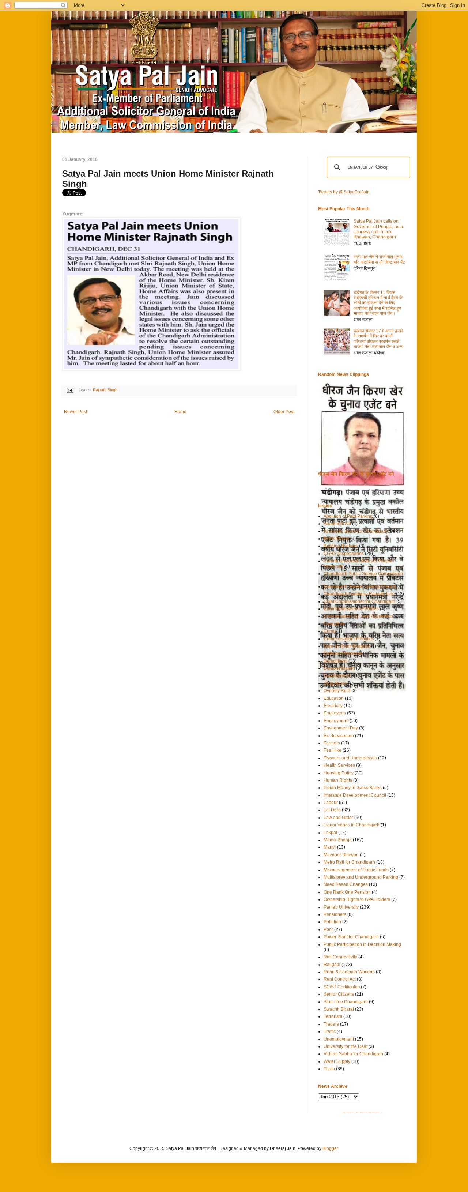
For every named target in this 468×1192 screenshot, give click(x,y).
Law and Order (338, 817)
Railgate (332, 964)
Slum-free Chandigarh (346, 1001)
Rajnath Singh (105, 390)
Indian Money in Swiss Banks (353, 787)
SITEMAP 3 (359, 1112)
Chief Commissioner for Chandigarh (359, 601)
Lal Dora (332, 809)
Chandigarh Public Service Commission (363, 573)
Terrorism (333, 1016)
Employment (336, 720)
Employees (335, 713)
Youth (329, 1068)
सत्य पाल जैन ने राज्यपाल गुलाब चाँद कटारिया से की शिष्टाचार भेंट (379, 259)
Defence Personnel (343, 653)
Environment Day (341, 728)
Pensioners (335, 914)
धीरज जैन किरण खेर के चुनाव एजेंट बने (356, 474)
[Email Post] (70, 390)
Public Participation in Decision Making (362, 944)
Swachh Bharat (339, 1009)
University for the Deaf (345, 1046)
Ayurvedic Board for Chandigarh (356, 531)
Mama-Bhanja (338, 839)
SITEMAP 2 (352, 1112)
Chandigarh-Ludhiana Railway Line (359, 593)
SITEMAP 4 (365, 1112)
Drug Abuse (335, 683)
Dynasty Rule (337, 690)
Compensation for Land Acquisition (358, 616)
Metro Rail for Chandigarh (349, 862)
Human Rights (338, 780)
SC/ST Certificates (342, 986)
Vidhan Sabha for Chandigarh (353, 1053)
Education (334, 698)
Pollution (332, 921)
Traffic (330, 1031)
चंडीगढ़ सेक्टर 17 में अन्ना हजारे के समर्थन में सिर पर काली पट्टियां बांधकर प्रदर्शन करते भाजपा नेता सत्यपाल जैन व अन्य (378, 338)
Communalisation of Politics (351, 608)
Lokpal (330, 832)
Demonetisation (339, 668)
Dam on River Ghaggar (347, 646)
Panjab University (341, 907)
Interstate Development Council (355, 795)
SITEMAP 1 (346, 1112)
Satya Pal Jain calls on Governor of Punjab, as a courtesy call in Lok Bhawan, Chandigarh (378, 229)
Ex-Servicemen (339, 735)
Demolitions (335, 661)
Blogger (330, 1148)
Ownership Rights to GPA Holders (357, 899)
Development (337, 675)
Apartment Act (337, 523)
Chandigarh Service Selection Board (360, 586)
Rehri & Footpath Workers (349, 971)
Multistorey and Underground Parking (361, 877)
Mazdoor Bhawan (341, 854)
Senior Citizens (339, 994)
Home (180, 411)
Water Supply (337, 1061)
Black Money (336, 538)
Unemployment (339, 1039)
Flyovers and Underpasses (350, 758)
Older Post (283, 411)
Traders (331, 1024)
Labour (331, 802)
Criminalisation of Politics (349, 638)
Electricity (333, 705)
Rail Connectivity (340, 956)
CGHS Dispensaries (344, 553)
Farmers (332, 743)
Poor (328, 929)
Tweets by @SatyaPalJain (344, 192)
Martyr (330, 847)
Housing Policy (339, 773)
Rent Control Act (340, 979)
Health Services (339, 765)
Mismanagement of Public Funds (356, 869)
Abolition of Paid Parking (348, 516)
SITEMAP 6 (378, 1112)
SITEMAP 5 (372, 1112)
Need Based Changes (346, 884)
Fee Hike (332, 750)
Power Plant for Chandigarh (351, 936)
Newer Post (75, 411)
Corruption (334, 623)
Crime (330, 631)
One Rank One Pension (347, 892)
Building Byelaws (341, 545)
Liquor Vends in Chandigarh (352, 824)
